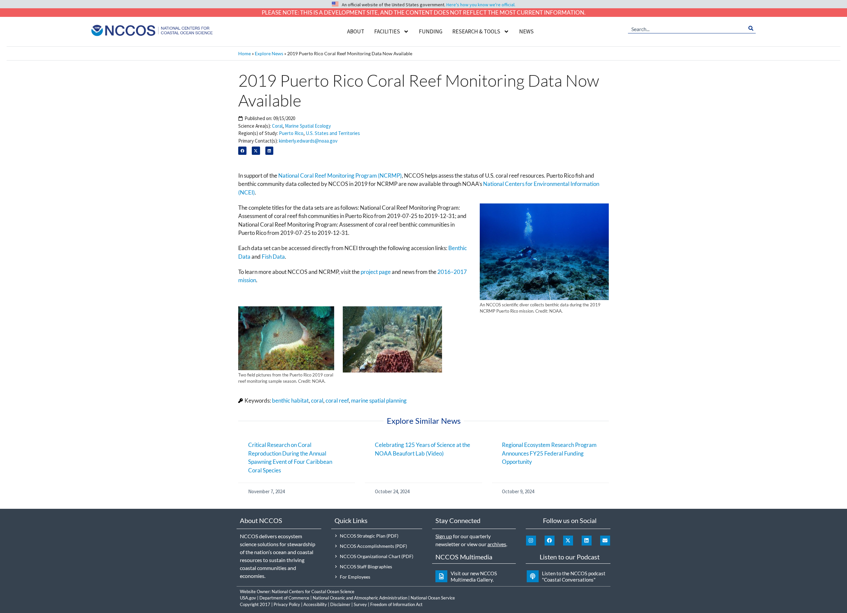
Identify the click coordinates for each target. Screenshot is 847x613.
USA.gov (248, 597)
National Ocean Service (433, 597)
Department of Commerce (284, 597)
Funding (430, 31)
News (526, 31)
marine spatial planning (379, 400)
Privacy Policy (287, 604)
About (355, 31)
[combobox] (687, 28)
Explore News (269, 53)
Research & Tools (476, 31)
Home (244, 53)
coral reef (337, 400)
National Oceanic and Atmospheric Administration (360, 597)
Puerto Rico (291, 133)
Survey (360, 604)
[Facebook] (550, 541)
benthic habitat (290, 400)
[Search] (751, 28)
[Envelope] (605, 541)
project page (376, 271)
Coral (277, 126)
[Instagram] (531, 541)
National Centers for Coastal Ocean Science (313, 591)
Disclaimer (340, 604)
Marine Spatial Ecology (308, 126)
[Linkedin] (587, 541)
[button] (242, 151)
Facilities (387, 31)
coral (317, 400)
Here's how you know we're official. (480, 5)
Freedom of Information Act (396, 604)
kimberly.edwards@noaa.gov (308, 141)
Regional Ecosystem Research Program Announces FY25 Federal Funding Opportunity (549, 453)
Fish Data (273, 256)
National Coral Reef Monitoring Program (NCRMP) (340, 175)
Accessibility (315, 604)
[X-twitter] (568, 541)
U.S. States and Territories (333, 133)
